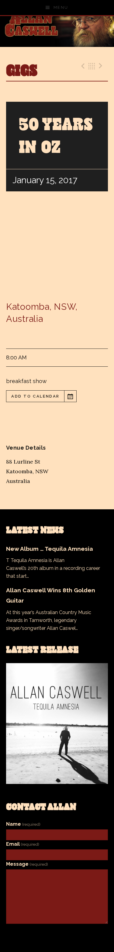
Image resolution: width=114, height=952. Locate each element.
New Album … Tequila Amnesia (49, 548)
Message (27, 864)
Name (23, 824)
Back (92, 66)
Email (22, 844)
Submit (57, 933)
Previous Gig (82, 66)
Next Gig (101, 66)
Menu (61, 7)
